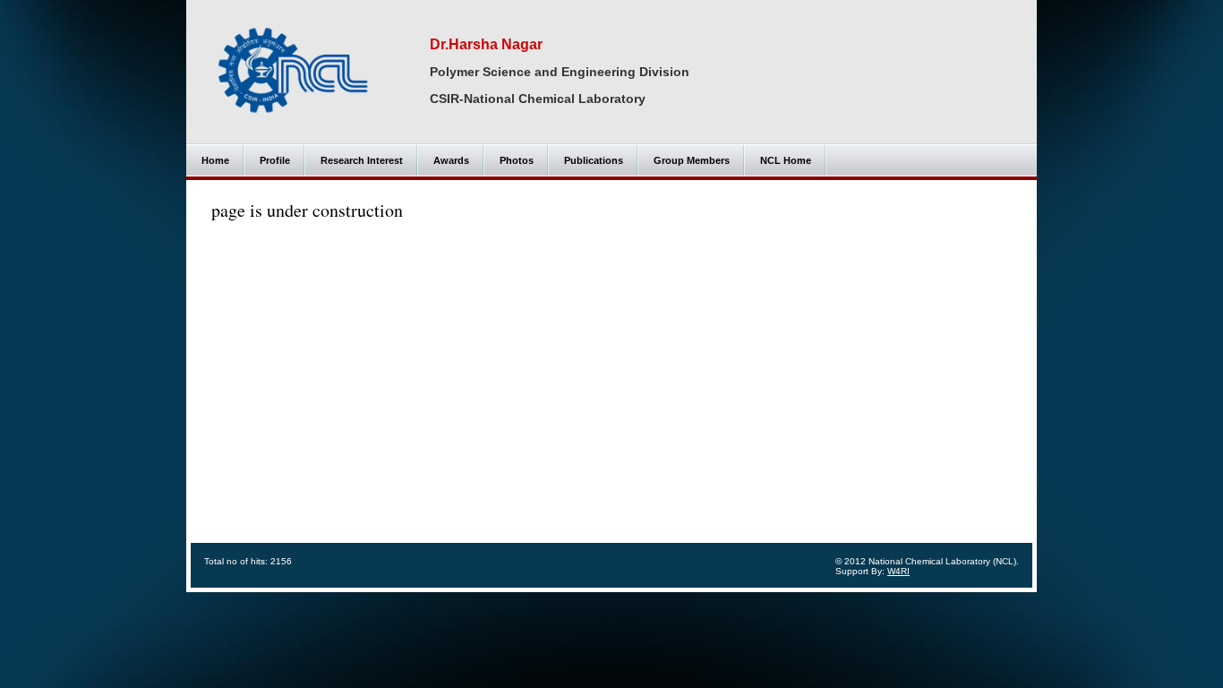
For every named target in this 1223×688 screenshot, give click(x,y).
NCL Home (785, 160)
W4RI (898, 571)
